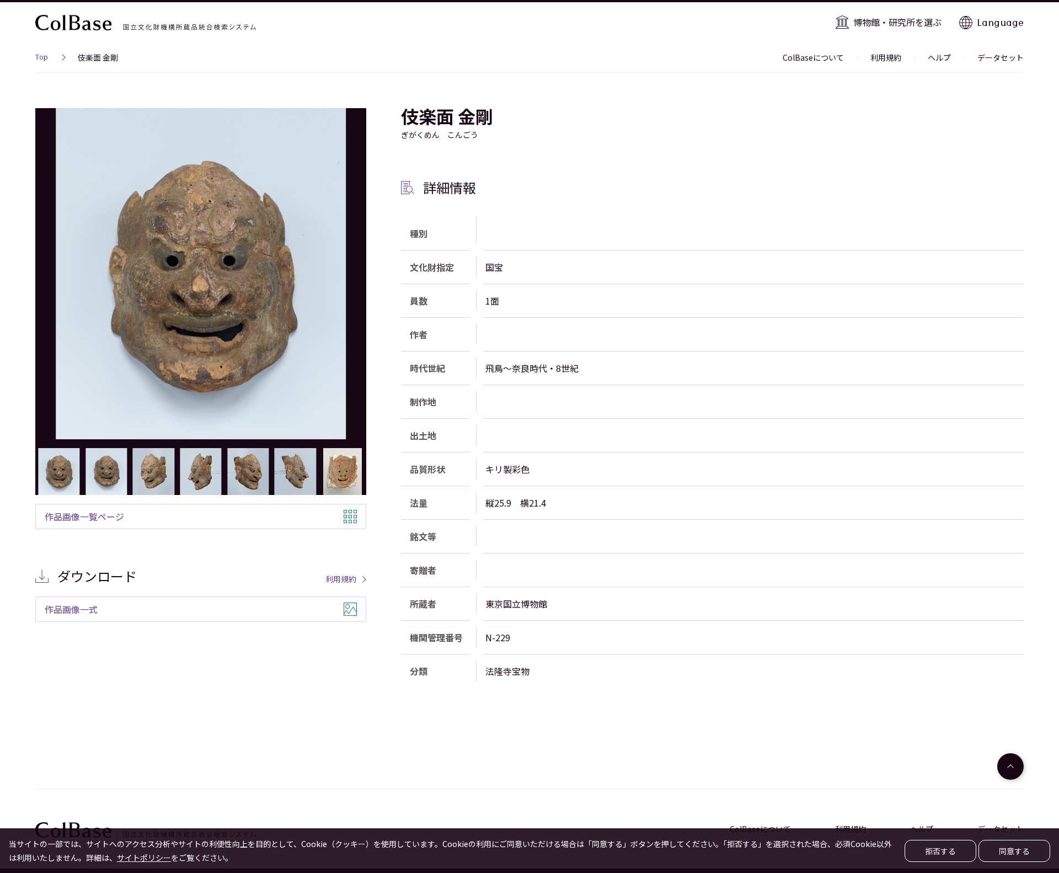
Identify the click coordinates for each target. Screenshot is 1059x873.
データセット (1000, 57)
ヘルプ (939, 57)
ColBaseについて (813, 57)
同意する (1014, 850)
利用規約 (885, 57)
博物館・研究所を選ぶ (897, 22)
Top (41, 58)
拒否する (940, 850)
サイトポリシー (144, 857)
